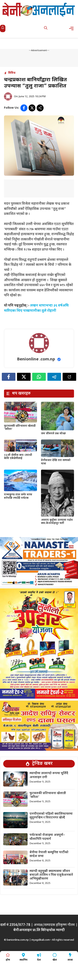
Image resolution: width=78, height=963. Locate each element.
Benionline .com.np (36, 359)
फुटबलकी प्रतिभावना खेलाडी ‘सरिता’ (20, 427)
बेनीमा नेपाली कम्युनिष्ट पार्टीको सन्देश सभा (49, 854)
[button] (45, 28)
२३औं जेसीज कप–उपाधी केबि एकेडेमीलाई (18, 456)
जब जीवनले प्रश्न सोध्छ (53, 433)
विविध (11, 73)
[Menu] (72, 28)
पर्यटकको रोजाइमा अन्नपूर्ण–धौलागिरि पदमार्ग (47, 837)
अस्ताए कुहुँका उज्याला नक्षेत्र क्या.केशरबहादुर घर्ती (57, 521)
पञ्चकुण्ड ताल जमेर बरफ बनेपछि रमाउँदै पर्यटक (18, 496)
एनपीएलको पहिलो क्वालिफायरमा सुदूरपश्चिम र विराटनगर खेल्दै (51, 816)
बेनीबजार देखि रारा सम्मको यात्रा (55, 462)
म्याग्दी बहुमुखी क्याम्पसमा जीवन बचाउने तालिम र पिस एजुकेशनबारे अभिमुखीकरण (51, 875)
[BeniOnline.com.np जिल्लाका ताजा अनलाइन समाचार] (39, 9)
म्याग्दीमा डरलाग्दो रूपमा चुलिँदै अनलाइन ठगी (49, 775)
